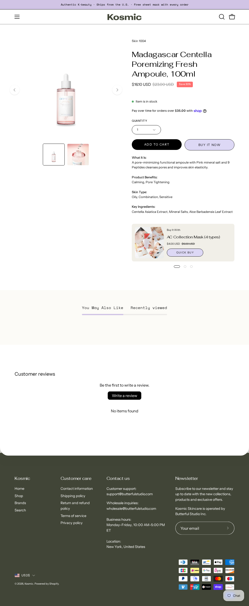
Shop (19, 495)
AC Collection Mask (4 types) (193, 237)
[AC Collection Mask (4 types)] (149, 242)
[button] (221, 16)
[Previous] (14, 90)
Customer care (76, 478)
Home (19, 488)
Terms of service (73, 515)
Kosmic (22, 478)
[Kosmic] (124, 17)
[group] (124, 4)
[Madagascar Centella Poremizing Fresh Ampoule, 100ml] (54, 154)
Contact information (77, 488)
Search (20, 510)
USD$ (25, 575)
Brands (20, 503)
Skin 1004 (139, 41)
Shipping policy (73, 495)
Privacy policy (72, 523)
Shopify (54, 583)
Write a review (124, 395)
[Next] (117, 90)
